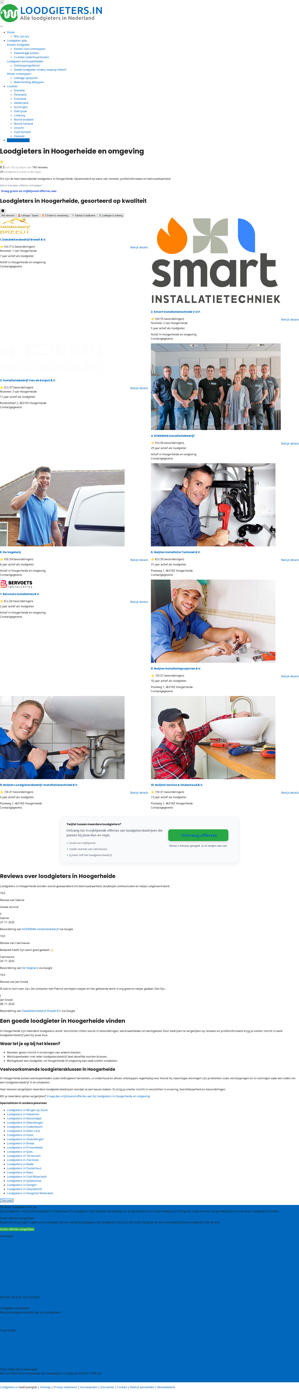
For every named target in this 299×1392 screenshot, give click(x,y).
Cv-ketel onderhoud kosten (31, 57)
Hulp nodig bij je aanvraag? (18, 1339)
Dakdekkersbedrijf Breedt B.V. (23, 240)
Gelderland (21, 103)
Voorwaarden (88, 1387)
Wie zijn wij (21, 36)
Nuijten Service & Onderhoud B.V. (177, 785)
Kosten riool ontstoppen (29, 49)
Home (11, 32)
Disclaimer (107, 1387)
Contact (5, 1362)
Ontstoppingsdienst (27, 65)
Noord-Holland (9, 1273)
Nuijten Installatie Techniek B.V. (176, 552)
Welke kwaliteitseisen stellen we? (22, 1343)
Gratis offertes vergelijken (17, 1229)
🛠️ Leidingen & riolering (111, 215)
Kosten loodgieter (18, 45)
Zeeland (19, 136)
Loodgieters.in (9, 1387)
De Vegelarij (10, 552)
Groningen (21, 107)
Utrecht (19, 128)
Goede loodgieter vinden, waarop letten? (40, 70)
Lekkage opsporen (26, 78)
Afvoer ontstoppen (19, 74)
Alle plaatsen (8, 1290)
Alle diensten (7, 215)
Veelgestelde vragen (13, 1358)
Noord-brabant (24, 119)
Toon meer (6, 1200)
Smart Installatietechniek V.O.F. (176, 312)
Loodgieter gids (17, 40)
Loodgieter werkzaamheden (25, 61)
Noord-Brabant (10, 1269)
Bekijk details (139, 247)
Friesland (20, 99)
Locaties (12, 86)
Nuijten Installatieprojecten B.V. (176, 669)
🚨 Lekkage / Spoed (28, 215)
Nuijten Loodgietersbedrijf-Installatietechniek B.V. (39, 785)
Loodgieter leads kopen (15, 1319)
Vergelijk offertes (18, 140)
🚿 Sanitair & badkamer (83, 215)
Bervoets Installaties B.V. (20, 594)
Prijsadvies (7, 1301)
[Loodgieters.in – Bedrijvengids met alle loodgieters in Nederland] (52, 21)
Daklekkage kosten (26, 53)
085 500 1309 (8, 1380)
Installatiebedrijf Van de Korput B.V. (28, 380)
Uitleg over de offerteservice (18, 1334)
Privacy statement (65, 1387)
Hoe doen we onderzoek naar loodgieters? (27, 1347)
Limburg (19, 115)
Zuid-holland (22, 132)
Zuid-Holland (8, 1282)
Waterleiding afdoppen (29, 82)
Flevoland (20, 94)
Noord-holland (23, 124)
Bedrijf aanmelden (12, 1323)
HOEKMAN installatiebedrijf (172, 436)
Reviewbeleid (166, 1387)
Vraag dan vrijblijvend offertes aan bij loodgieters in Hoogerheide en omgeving (98, 1096)
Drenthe (19, 90)
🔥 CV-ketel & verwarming (55, 215)
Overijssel (20, 111)
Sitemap (45, 1387)
